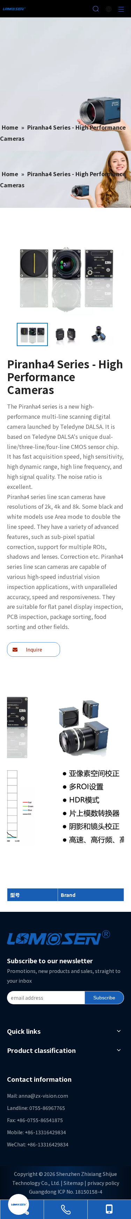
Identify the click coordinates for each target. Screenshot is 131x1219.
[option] (32, 334)
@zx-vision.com (49, 1095)
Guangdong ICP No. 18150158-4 (65, 1191)
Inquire (33, 649)
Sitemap (73, 1182)
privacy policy (103, 1182)
